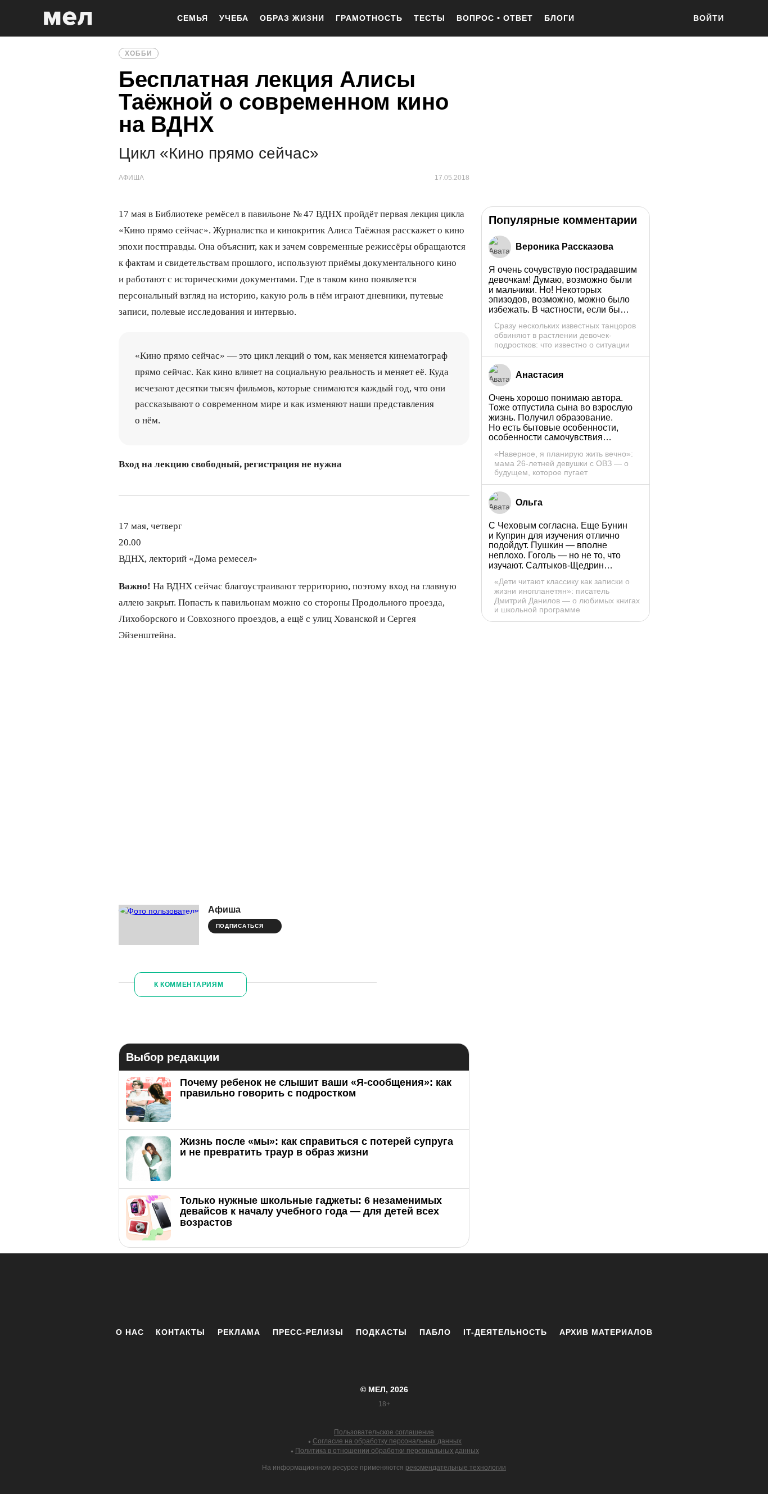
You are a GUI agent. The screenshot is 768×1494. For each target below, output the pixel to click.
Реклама (239, 1332)
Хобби (138, 53)
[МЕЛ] (68, 18)
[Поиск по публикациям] (670, 19)
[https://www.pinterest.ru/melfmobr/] (415, 1290)
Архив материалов (606, 1332)
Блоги (559, 17)
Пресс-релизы (308, 1332)
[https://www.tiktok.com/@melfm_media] (384, 1290)
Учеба (234, 17)
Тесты (429, 17)
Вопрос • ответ (495, 17)
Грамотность (369, 17)
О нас (130, 1332)
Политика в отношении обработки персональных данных (387, 1451)
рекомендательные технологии (455, 1468)
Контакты (180, 1332)
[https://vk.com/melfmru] (353, 1290)
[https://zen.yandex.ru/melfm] (322, 1290)
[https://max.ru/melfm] (477, 1290)
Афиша (224, 909)
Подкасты (381, 1332)
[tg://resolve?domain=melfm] (291, 1290)
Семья (192, 17)
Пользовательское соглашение (384, 1432)
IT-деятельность (505, 1332)
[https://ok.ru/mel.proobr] (446, 1290)
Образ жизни (292, 17)
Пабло (435, 1332)
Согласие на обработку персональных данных (387, 1441)
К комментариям (189, 985)
